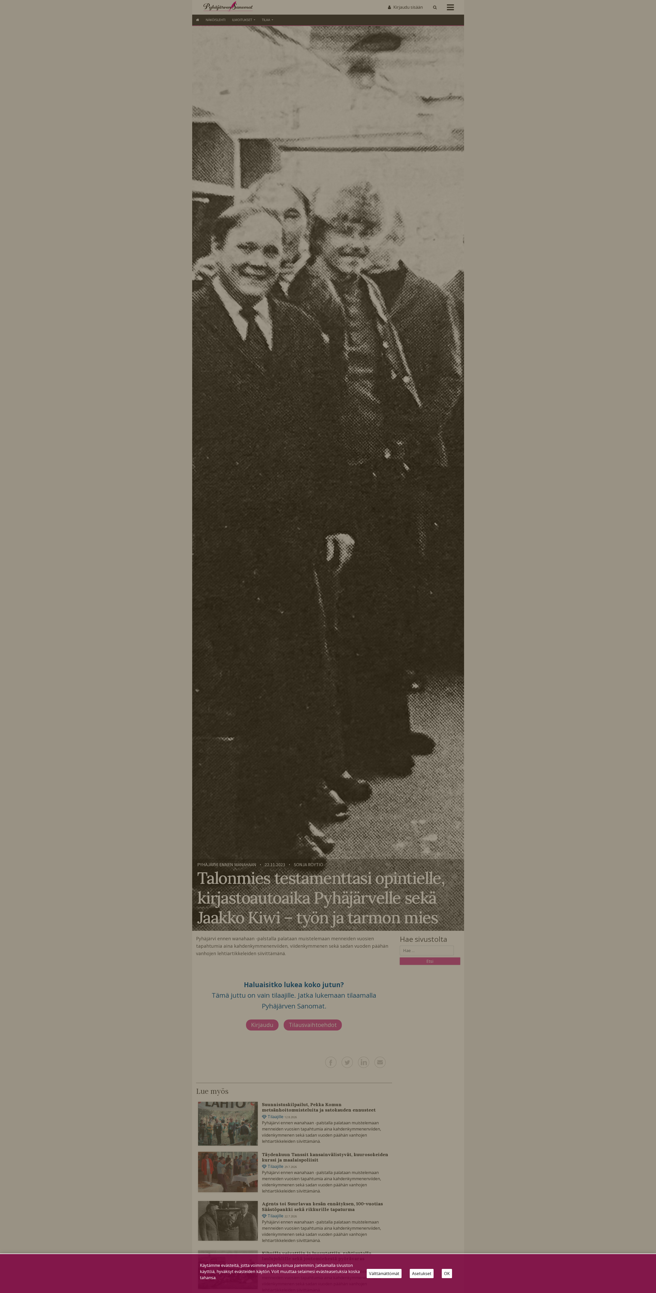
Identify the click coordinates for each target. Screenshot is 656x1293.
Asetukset (421, 1273)
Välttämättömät (384, 1273)
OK (447, 1273)
